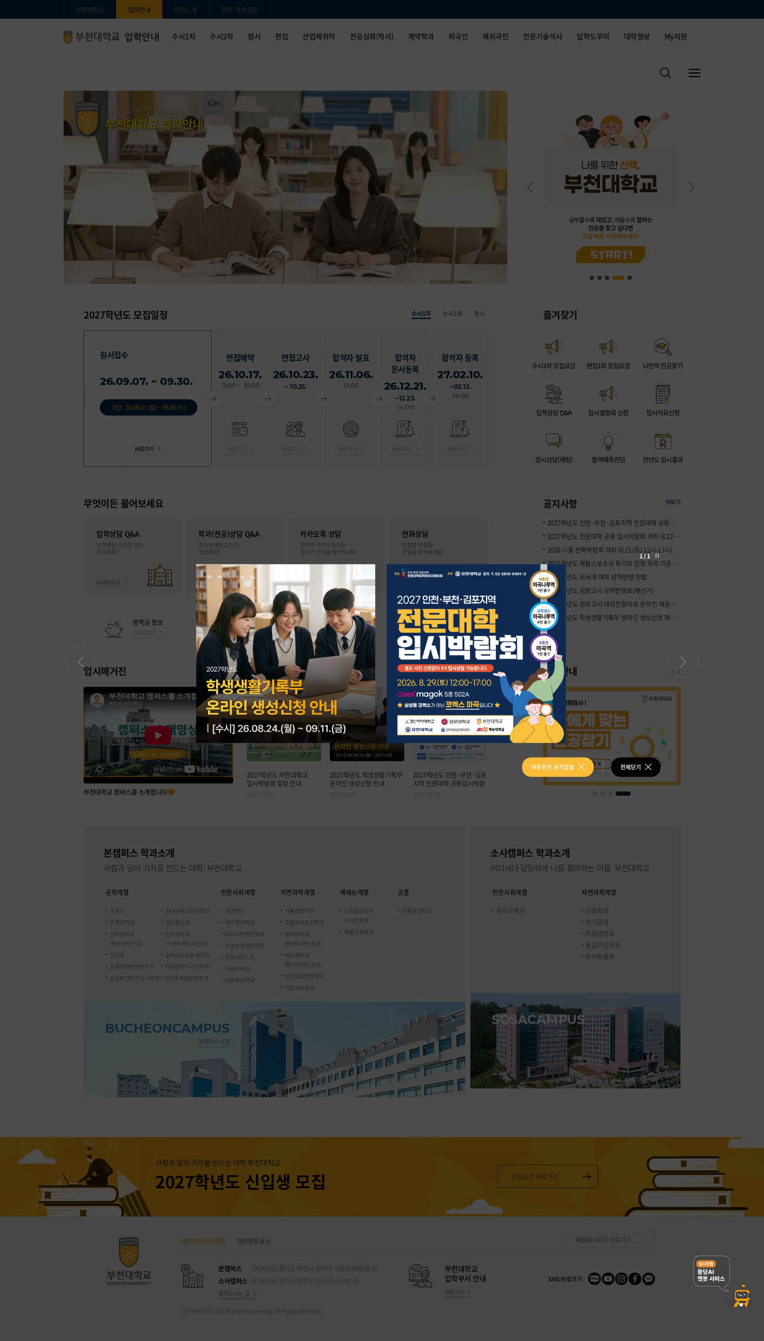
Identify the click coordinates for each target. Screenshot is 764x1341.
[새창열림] (286, 653)
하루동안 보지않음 (552, 767)
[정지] (657, 555)
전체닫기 (630, 767)
